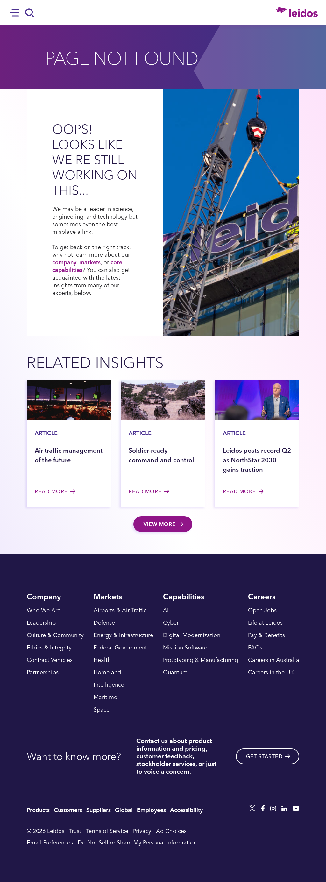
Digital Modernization (191, 635)
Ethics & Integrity (49, 647)
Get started (264, 756)
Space (102, 709)
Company (44, 597)
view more (160, 524)
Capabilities (183, 597)
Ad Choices (171, 830)
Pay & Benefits (266, 635)
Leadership (41, 623)
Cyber (171, 623)
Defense (104, 623)
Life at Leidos (265, 623)
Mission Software (185, 647)
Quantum (175, 672)
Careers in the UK (271, 672)
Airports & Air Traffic (120, 610)
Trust (75, 830)
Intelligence (109, 685)
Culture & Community (55, 635)
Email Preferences (50, 842)
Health (102, 660)
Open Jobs (262, 610)
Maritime (105, 697)
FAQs (255, 647)
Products (38, 809)
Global (124, 809)
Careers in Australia (273, 660)
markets (90, 262)
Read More (51, 491)
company (64, 262)
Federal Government (120, 647)
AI (166, 610)
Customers (68, 809)
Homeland (107, 672)
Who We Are (43, 610)
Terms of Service (107, 830)
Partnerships (43, 672)
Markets (108, 597)
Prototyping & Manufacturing (200, 660)
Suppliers (98, 809)
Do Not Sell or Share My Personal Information (137, 842)
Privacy (142, 830)
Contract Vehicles (50, 660)
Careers (262, 597)
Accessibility (186, 809)
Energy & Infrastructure (123, 635)
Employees (151, 809)
